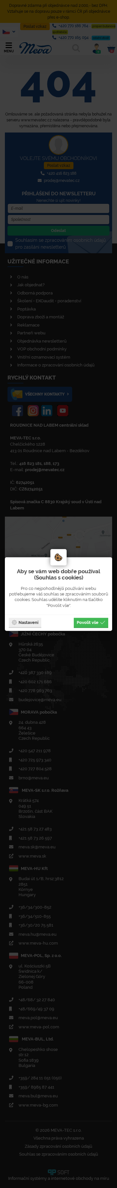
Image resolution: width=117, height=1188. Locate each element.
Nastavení (28, 622)
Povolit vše (87, 622)
